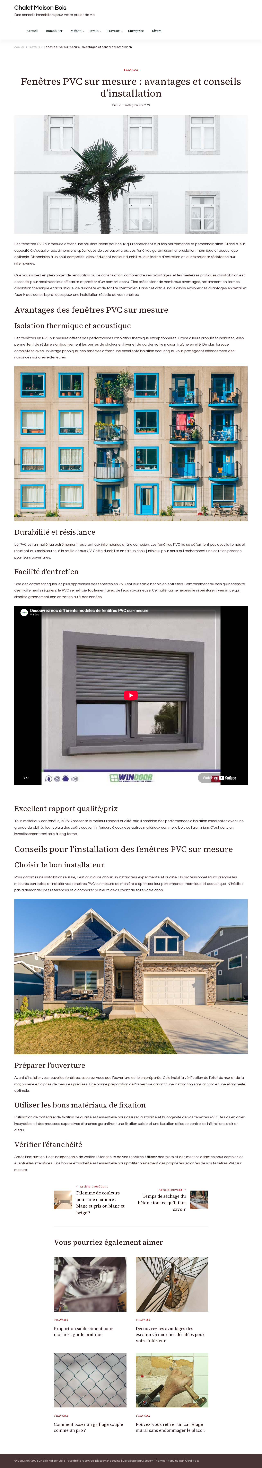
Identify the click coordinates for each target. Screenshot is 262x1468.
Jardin (94, 30)
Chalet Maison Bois (40, 8)
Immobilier (54, 30)
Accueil (32, 30)
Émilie (116, 105)
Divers (156, 30)
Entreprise (136, 30)
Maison (76, 30)
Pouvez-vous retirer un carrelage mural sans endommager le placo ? (170, 1427)
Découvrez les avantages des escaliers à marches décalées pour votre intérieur (170, 1335)
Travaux (113, 30)
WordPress (191, 1460)
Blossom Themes (154, 1460)
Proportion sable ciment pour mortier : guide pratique (83, 1331)
